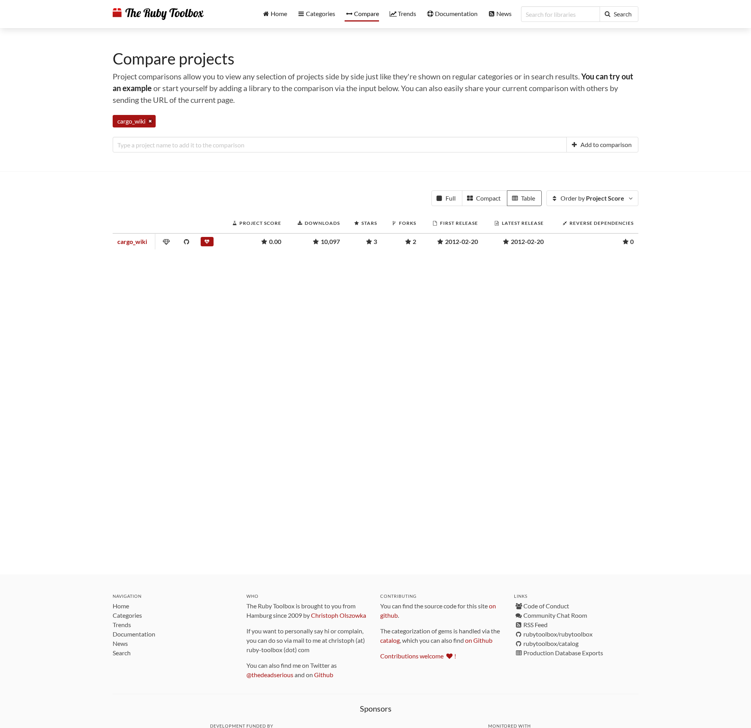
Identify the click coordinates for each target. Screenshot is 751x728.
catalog (390, 640)
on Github (478, 640)
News (120, 643)
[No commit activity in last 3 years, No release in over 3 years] (208, 243)
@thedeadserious (269, 674)
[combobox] (340, 144)
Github (323, 674)
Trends (122, 624)
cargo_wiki (132, 241)
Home (121, 606)
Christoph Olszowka (338, 615)
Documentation (134, 634)
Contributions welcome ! (418, 656)
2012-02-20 (461, 241)
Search (122, 652)
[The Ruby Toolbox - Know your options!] (158, 14)
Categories (127, 615)
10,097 (330, 241)
